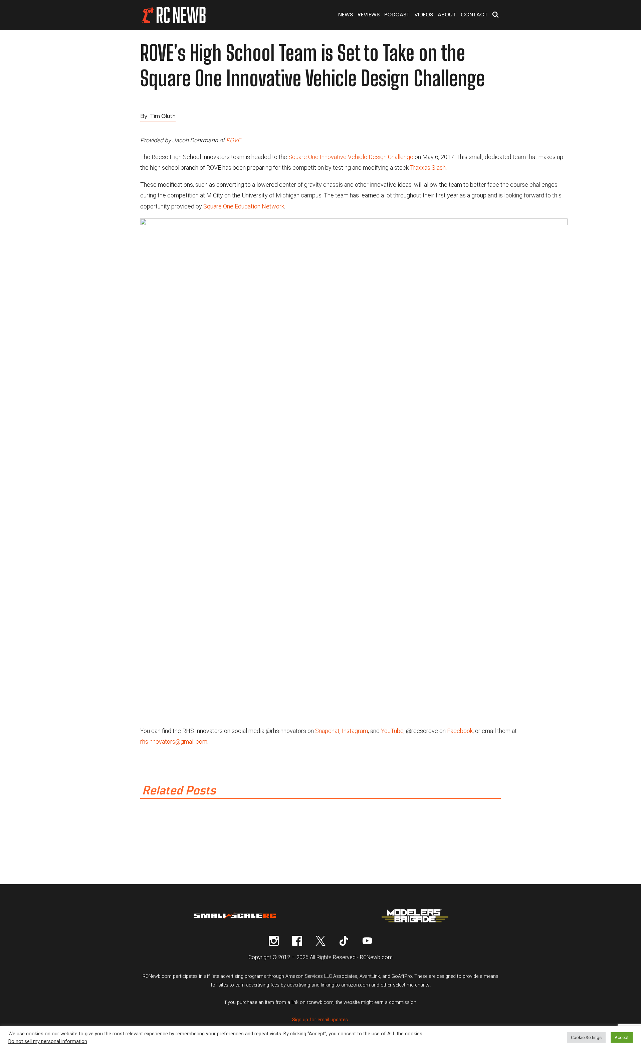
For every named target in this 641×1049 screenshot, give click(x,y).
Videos (423, 14)
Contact (474, 14)
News (345, 14)
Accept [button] (622, 1037)
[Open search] (495, 15)
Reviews (369, 14)
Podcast (397, 14)
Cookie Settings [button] (586, 1037)
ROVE (233, 140)
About (447, 14)
